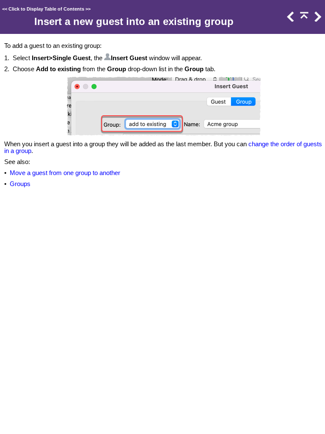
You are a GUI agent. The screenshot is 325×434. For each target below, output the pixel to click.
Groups (20, 184)
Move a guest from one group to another (65, 173)
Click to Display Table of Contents (46, 8)
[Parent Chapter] (303, 19)
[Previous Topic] (290, 19)
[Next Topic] (317, 19)
